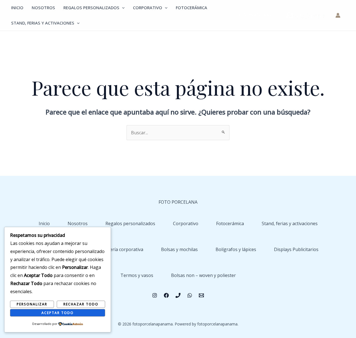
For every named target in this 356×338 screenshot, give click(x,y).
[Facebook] (166, 295)
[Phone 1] (178, 295)
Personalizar (32, 304)
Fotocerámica (191, 7)
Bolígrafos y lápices (236, 249)
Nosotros (43, 7)
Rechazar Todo (80, 304)
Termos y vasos (136, 275)
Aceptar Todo (57, 312)
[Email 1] (201, 295)
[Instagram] (154, 295)
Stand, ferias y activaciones (42, 23)
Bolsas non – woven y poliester (203, 275)
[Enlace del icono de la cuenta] (337, 15)
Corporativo (147, 7)
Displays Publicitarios (296, 249)
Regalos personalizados (91, 7)
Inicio (17, 7)
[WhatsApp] (189, 295)
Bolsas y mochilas (179, 249)
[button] (122, 7)
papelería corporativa (120, 249)
